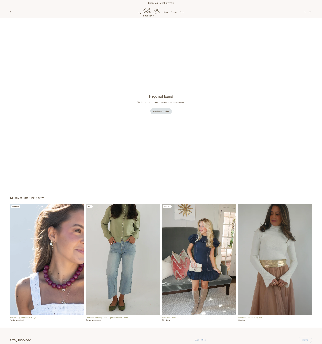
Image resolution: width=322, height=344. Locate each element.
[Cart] (310, 12)
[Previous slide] (14, 259)
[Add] (308, 311)
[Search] (11, 12)
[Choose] (156, 311)
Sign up (305, 340)
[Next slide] (80, 259)
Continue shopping (161, 111)
